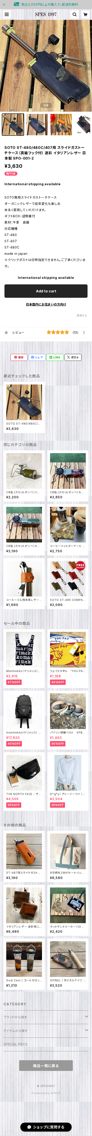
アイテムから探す (16, 1031)
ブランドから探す (15, 1017)
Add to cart (46, 291)
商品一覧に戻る (46, 1066)
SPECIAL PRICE (16, 1044)
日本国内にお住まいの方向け (46, 304)
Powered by (41, 1093)
